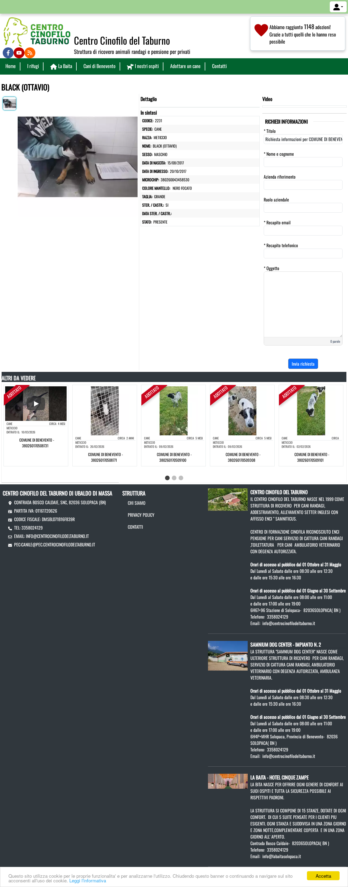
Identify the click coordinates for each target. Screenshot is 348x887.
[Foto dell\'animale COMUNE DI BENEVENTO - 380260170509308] (242, 410)
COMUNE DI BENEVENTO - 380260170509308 (243, 457)
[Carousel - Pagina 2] (174, 478)
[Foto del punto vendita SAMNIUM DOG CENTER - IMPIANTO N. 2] (227, 655)
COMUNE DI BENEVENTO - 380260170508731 (36, 442)
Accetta (323, 875)
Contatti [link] (219, 65)
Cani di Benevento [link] (99, 65)
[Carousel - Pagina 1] (167, 478)
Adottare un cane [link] (185, 65)
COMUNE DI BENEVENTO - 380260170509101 (311, 457)
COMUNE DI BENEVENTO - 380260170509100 (174, 457)
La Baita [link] (65, 65)
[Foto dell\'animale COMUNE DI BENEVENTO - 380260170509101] (311, 410)
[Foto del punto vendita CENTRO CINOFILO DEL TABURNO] (227, 499)
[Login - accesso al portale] (338, 6)
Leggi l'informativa (87, 880)
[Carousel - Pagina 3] (181, 478)
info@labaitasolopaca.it (281, 856)
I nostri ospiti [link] (147, 65)
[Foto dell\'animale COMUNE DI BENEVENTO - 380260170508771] (104, 410)
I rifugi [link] (33, 65)
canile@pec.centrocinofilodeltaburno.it (58, 544)
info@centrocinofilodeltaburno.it (57, 536)
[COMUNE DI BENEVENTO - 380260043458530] (78, 155)
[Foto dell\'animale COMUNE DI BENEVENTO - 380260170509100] (173, 410)
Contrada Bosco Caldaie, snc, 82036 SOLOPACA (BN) (60, 502)
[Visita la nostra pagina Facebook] (8, 52)
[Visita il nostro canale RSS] (29, 52)
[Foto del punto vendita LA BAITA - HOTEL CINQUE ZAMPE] (227, 780)
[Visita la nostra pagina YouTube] (19, 52)
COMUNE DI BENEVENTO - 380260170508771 (105, 457)
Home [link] (10, 65)
